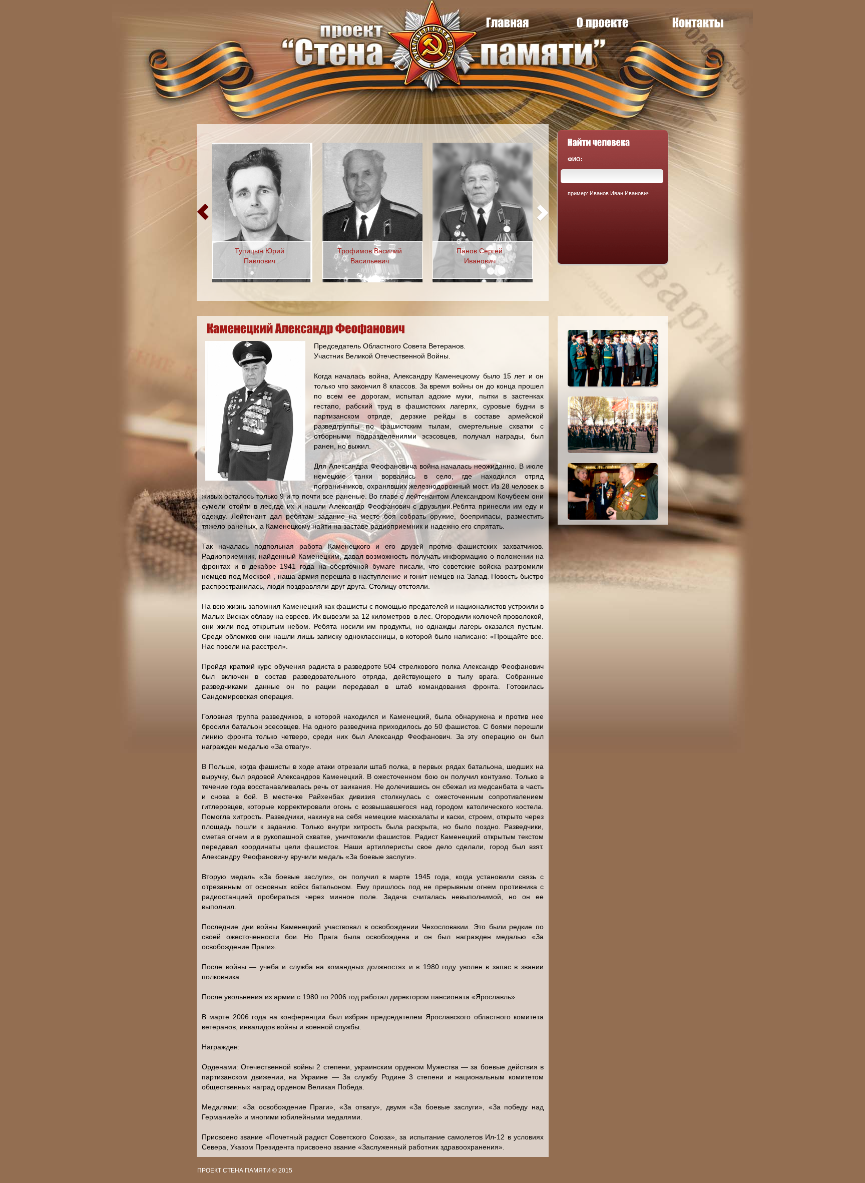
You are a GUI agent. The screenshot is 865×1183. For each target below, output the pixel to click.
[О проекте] (603, 22)
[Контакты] (698, 22)
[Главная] (507, 22)
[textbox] (612, 176)
